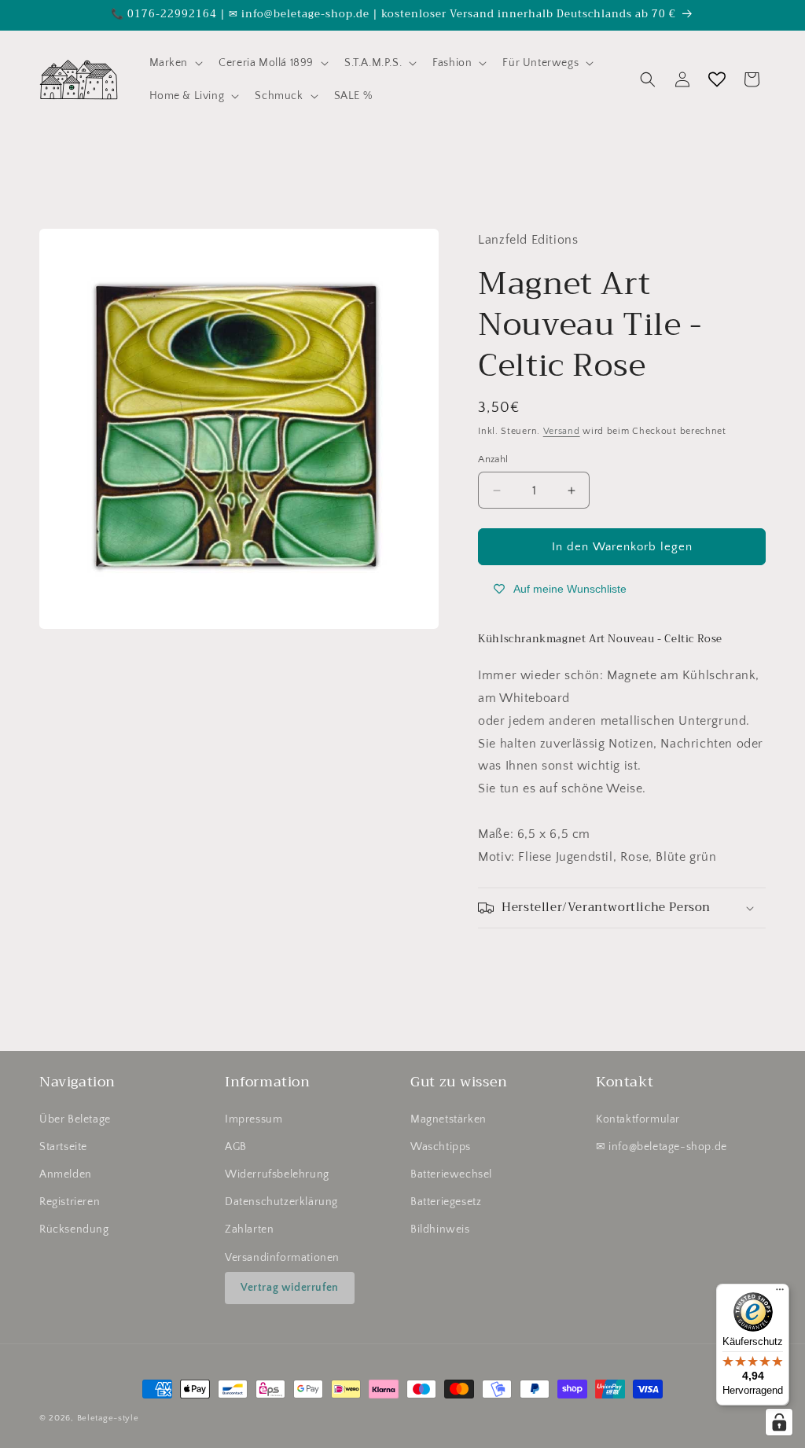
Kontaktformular (638, 1119)
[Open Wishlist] (717, 79)
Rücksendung (74, 1229)
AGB (236, 1147)
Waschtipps (440, 1147)
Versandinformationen (282, 1257)
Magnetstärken (448, 1119)
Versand (561, 431)
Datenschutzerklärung (281, 1202)
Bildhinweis (440, 1229)
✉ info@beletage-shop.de (661, 1147)
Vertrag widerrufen (290, 1287)
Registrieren (69, 1202)
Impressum (253, 1119)
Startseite (63, 1147)
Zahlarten (249, 1229)
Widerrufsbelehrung (277, 1174)
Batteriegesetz (445, 1202)
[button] (175, 62)
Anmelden (65, 1174)
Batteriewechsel (451, 1174)
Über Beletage (75, 1119)
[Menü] (779, 1293)
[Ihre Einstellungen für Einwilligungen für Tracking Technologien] (779, 1422)
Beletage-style (108, 1418)
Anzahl (493, 459)
